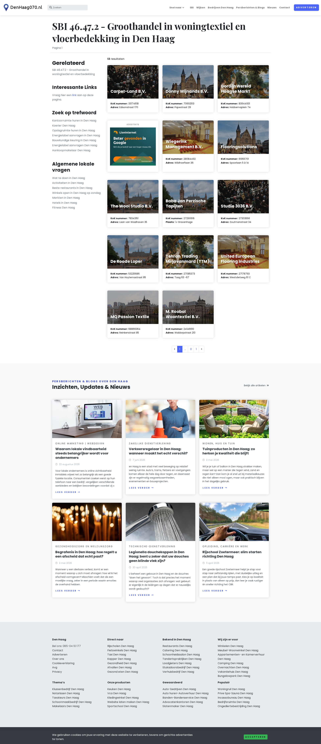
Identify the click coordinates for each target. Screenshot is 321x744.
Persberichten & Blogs (250, 7)
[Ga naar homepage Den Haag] (22, 8)
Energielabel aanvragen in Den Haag (76, 135)
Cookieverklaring (63, 663)
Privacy (57, 672)
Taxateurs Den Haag (65, 698)
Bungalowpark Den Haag (234, 676)
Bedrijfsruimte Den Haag (233, 702)
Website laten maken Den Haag (128, 702)
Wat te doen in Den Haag (68, 178)
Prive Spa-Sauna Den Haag (235, 693)
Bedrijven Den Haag (220, 7)
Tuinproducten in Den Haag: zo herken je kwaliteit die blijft (228, 451)
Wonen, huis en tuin (218, 443)
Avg (54, 667)
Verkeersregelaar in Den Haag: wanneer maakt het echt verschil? (158, 451)
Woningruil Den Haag (231, 689)
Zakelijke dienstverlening (150, 443)
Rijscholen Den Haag (120, 646)
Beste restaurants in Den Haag (72, 188)
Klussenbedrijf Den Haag (68, 689)
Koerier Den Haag (63, 125)
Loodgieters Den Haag (177, 663)
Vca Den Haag (116, 693)
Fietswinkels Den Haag (122, 650)
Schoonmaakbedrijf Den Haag (71, 702)
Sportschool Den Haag (122, 706)
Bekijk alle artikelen (254, 385)
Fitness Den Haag (63, 208)
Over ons (58, 659)
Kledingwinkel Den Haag (123, 698)
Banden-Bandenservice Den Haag (185, 698)
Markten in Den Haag (66, 198)
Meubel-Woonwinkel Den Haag (238, 650)
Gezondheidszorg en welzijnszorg (84, 546)
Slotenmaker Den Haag (178, 706)
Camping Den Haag (230, 663)
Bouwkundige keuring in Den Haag (74, 140)
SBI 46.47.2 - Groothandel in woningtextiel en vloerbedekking (73, 72)
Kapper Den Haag (119, 659)
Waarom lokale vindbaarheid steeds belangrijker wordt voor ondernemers (82, 453)
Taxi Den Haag (116, 654)
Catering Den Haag (175, 650)
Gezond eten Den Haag (122, 672)
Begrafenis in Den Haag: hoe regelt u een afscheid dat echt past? (86, 554)
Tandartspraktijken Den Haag (182, 659)
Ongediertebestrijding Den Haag (239, 706)
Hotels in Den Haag (64, 203)
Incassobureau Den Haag (234, 698)
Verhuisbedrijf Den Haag (178, 672)
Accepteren (255, 736)
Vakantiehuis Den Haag (233, 672)
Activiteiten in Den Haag (68, 183)
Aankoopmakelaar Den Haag (71, 150)
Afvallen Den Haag (119, 667)
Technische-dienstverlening (152, 546)
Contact (284, 7)
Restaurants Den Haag (177, 646)
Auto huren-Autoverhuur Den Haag (185, 693)
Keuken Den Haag (119, 689)
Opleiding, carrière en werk (225, 546)
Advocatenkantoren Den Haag (183, 702)
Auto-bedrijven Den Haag (179, 689)
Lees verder (66, 492)
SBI (192, 7)
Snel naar (175, 7)
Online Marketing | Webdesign (79, 443)
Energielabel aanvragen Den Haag (74, 145)
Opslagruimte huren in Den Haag (73, 130)
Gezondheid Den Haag (122, 663)
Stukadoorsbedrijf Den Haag (181, 667)
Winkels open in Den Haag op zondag (76, 193)
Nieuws (272, 7)
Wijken (200, 7)
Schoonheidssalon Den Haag (181, 654)
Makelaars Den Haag (65, 706)
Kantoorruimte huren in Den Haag (74, 120)
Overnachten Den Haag (233, 667)
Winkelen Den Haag (230, 646)
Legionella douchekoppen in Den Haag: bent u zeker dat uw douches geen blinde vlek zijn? (159, 556)
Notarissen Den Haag (66, 693)
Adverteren (306, 7)
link (74, 95)
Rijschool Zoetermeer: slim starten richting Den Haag (231, 554)
